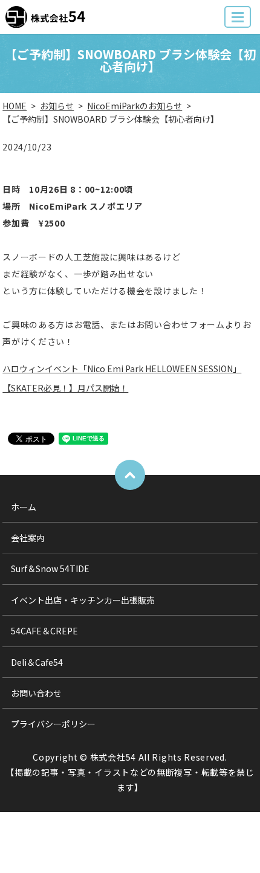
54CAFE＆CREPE (44, 631)
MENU (237, 17)
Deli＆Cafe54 (37, 662)
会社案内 (28, 538)
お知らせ (57, 106)
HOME (14, 106)
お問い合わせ (36, 693)
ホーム (23, 507)
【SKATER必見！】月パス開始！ (65, 388)
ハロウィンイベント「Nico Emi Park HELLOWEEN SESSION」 (121, 368)
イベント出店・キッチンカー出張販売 (83, 600)
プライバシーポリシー (53, 724)
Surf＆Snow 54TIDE (50, 568)
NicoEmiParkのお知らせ (134, 106)
